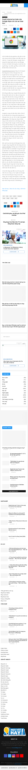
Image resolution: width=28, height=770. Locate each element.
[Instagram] (13, 755)
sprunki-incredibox (22, 767)
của (10, 196)
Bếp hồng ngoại (4, 688)
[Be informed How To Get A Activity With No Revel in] (4, 530)
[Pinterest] (17, 755)
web (16, 198)
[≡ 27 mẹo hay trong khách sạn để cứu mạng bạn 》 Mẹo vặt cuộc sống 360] (4, 559)
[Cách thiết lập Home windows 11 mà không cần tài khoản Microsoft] (4, 625)
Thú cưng (4, 401)
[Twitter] (9, 755)
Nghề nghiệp (5, 392)
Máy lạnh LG (4, 664)
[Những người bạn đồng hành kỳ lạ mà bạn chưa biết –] (5, 478)
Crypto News (4, 648)
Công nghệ (5, 17)
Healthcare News (5, 714)
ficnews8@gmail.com (17, 747)
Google (19, 196)
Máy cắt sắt (3, 601)
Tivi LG (2, 698)
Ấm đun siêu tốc (5, 682)
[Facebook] (5, 755)
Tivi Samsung (4, 702)
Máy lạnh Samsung (5, 668)
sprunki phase (4, 767)
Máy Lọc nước (4, 686)
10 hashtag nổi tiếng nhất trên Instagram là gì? (13, 447)
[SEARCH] (24, 336)
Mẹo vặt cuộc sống (15, 188)
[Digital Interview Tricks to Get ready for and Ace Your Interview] (5, 470)
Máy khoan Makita (5, 592)
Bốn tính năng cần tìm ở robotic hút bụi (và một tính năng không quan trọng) (13, 282)
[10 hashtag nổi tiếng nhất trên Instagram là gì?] (14, 438)
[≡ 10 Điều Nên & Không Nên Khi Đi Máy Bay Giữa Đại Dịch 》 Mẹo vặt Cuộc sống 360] (4, 566)
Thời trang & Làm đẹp (7, 399)
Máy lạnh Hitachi (5, 672)
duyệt (14, 196)
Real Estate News (5, 654)
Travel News (4, 718)
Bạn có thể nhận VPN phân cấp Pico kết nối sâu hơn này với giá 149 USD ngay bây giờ (14, 325)
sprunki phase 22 (13, 767)
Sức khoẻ (4, 397)
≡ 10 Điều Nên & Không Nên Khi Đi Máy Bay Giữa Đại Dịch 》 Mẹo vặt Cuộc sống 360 (18, 566)
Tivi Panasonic (4, 700)
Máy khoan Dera (5, 596)
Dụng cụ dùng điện (5, 598)
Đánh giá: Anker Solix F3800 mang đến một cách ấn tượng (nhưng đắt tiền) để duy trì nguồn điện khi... (18, 640)
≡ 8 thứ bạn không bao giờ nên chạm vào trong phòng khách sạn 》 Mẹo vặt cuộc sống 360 (18, 550)
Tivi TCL (3, 708)
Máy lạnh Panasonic (5, 674)
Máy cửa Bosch (4, 594)
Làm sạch (4, 388)
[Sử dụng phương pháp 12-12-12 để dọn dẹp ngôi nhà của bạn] (5, 455)
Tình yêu (4, 403)
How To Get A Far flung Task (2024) (17, 536)
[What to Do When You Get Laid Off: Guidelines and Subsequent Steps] (4, 514)
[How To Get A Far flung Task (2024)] (4, 538)
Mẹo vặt (4, 390)
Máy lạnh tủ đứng (5, 678)
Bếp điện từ (3, 690)
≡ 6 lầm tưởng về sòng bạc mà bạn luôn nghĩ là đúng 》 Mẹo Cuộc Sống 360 (17, 583)
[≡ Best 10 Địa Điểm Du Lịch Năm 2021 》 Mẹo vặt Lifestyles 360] (4, 575)
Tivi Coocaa (3, 696)
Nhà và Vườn (5, 395)
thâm (8, 198)
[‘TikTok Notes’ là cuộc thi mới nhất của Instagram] (5, 463)
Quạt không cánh (5, 684)
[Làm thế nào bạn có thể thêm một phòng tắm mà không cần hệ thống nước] (5, 486)
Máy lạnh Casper (5, 670)
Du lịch (4, 386)
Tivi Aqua (3, 692)
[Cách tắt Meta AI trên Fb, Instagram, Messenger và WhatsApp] (4, 633)
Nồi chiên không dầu (6, 680)
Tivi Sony (3, 706)
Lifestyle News (4, 716)
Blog (3, 379)
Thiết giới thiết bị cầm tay (7, 590)
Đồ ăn (3, 384)
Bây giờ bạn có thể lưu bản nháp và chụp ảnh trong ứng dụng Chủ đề (13, 304)
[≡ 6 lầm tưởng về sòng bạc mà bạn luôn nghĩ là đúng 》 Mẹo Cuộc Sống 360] (4, 583)
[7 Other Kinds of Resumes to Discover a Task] (4, 522)
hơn (4, 198)
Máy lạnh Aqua (4, 676)
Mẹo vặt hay (5, 188)
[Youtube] (21, 755)
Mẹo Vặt (5, 25)
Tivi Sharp (3, 704)
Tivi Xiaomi (3, 712)
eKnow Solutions (18, 764)
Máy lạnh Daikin (4, 666)
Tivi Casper (3, 694)
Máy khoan (3, 656)
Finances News (4, 650)
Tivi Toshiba (4, 710)
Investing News (4, 652)
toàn (12, 198)
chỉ (3, 196)
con (7, 196)
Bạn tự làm (5, 377)
